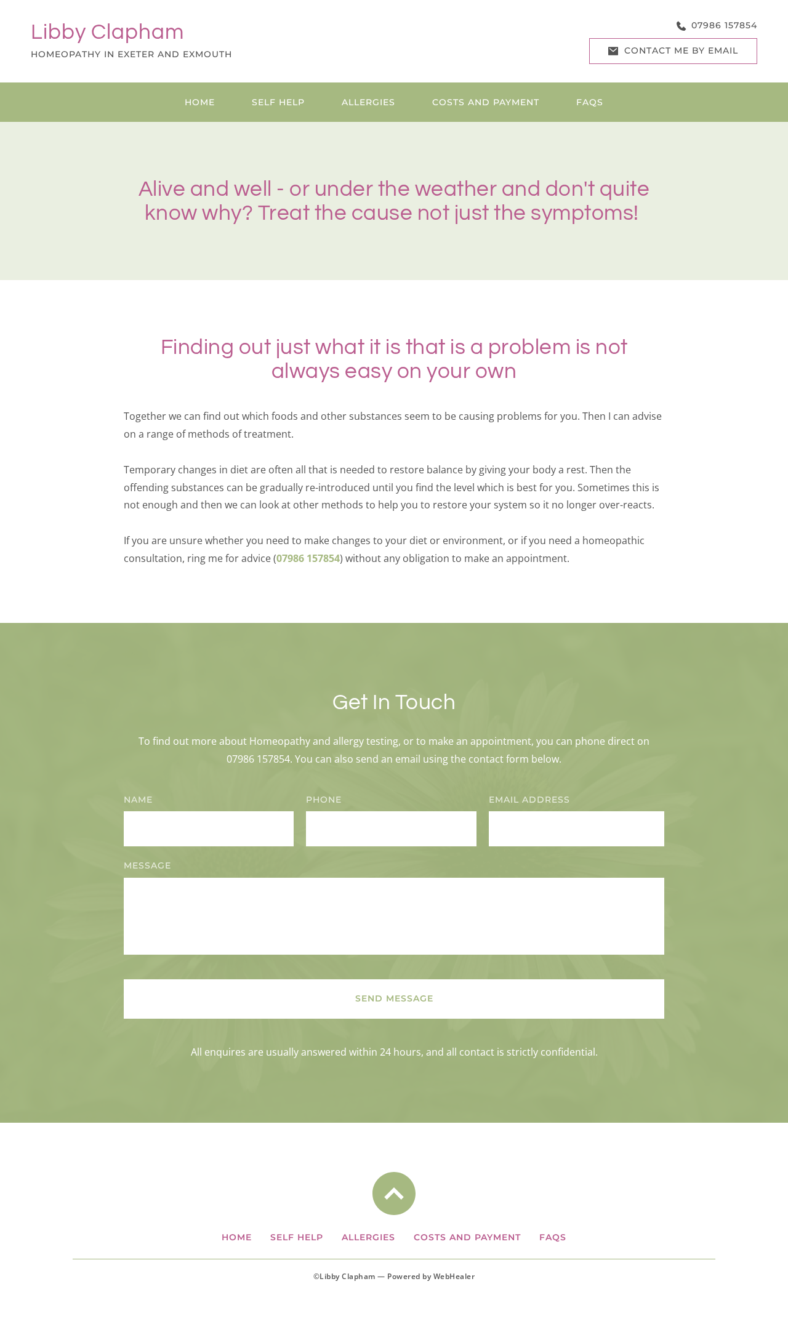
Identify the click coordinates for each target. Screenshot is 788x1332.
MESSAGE (147, 865)
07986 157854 (258, 759)
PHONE (324, 799)
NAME (138, 799)
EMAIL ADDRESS (529, 799)
